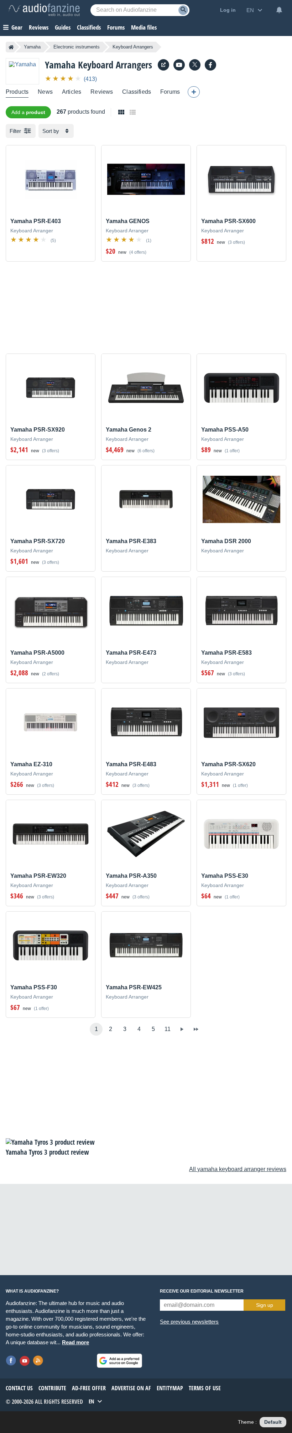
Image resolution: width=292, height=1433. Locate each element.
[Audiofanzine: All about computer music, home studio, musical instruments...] (44, 10)
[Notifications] (279, 10)
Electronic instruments (76, 47)
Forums (170, 92)
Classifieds (89, 27)
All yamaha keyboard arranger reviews (237, 1169)
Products (17, 92)
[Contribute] (194, 92)
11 (168, 1029)
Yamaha (32, 47)
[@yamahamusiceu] (194, 65)
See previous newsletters (189, 1322)
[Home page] (11, 47)
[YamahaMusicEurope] (179, 65)
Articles (71, 92)
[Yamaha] (22, 71)
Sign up (264, 1305)
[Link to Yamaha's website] (163, 65)
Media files (144, 27)
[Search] (183, 10)
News (45, 92)
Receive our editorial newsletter (202, 1291)
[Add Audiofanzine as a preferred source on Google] (119, 1361)
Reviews (38, 27)
